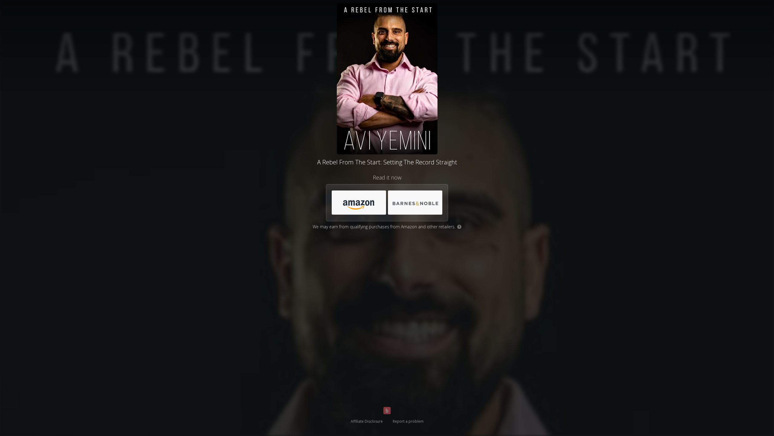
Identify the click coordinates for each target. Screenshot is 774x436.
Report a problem (408, 421)
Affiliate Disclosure (367, 421)
